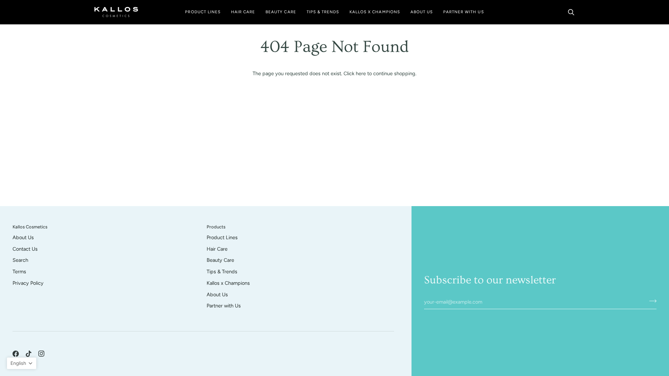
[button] (202, 12)
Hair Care (217, 249)
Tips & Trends (222, 271)
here (361, 73)
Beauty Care (220, 260)
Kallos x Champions (228, 283)
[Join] (650, 300)
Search (20, 260)
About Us (23, 237)
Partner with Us (224, 306)
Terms (19, 271)
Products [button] (216, 226)
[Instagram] (41, 354)
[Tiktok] (28, 354)
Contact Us (25, 249)
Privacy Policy (28, 283)
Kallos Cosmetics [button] (30, 226)
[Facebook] (16, 354)
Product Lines (222, 237)
